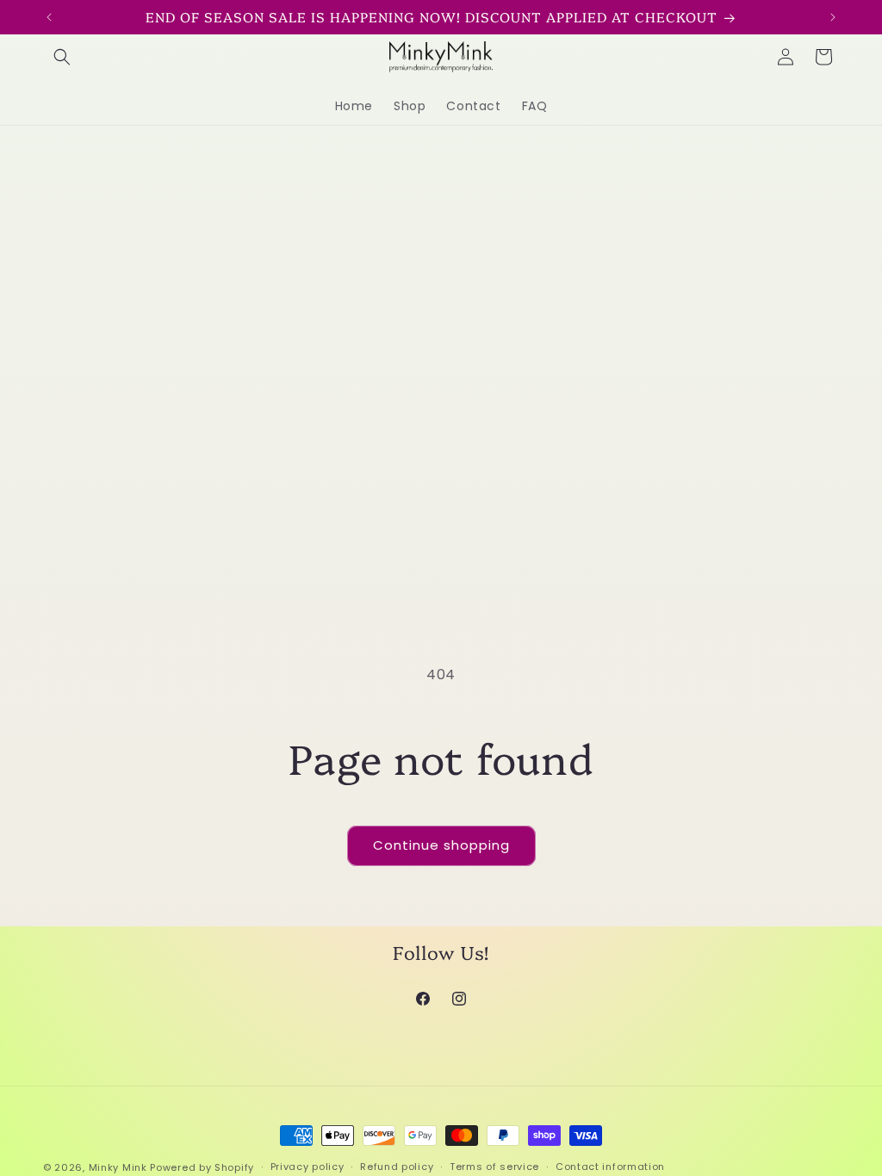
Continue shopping (441, 845)
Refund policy (396, 1166)
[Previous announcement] (49, 17)
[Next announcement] (833, 17)
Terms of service (494, 1166)
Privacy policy (307, 1166)
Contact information (610, 1166)
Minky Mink (118, 1167)
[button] (62, 57)
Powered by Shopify (202, 1167)
